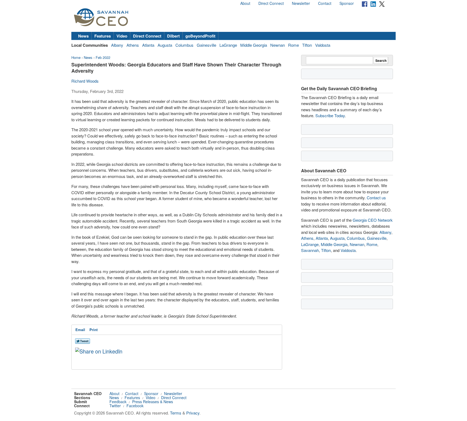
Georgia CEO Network (373, 220)
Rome (293, 45)
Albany (117, 45)
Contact (324, 3)
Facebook (135, 405)
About (245, 3)
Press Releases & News (152, 401)
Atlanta (148, 45)
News (83, 36)
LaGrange (228, 45)
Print (93, 329)
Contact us (376, 197)
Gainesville (206, 45)
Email (80, 329)
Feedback (117, 401)
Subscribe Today (330, 115)
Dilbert (173, 36)
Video (121, 36)
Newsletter (301, 3)
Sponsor (346, 3)
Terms (175, 413)
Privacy (192, 413)
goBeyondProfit (200, 36)
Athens (132, 45)
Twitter (115, 405)
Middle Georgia (253, 45)
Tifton (307, 45)
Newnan (277, 45)
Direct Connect (271, 3)
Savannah (310, 250)
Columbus (184, 45)
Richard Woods (85, 81)
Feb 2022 (103, 57)
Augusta (165, 45)
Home (76, 57)
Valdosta (322, 45)
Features (102, 36)
